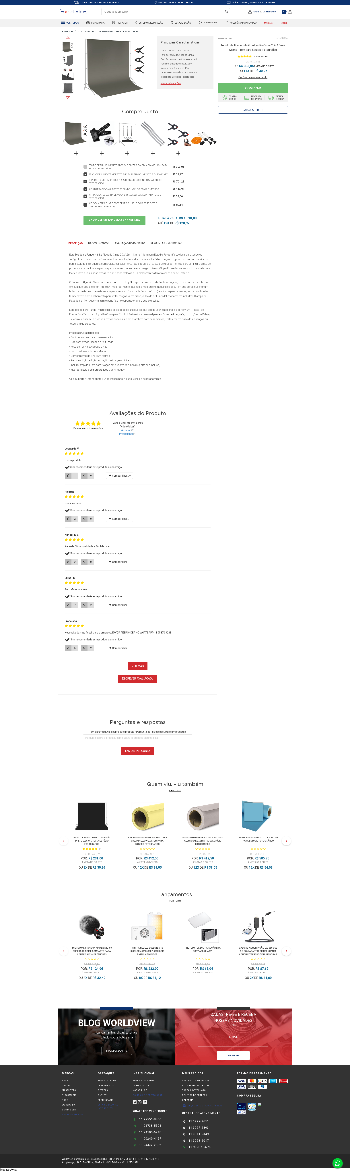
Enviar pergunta (137, 751)
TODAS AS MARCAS (72, 1115)
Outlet (285, 23)
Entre (256, 11)
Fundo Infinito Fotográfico (121, 282)
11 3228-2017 (198, 1140)
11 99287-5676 (199, 1147)
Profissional (126, 433)
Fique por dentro (116, 1050)
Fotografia (97, 23)
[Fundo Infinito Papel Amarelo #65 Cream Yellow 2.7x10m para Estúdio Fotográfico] (147, 817)
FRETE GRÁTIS (105, 1100)
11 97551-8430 (149, 1119)
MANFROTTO (69, 1090)
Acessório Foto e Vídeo (243, 23)
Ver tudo (175, 790)
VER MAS (138, 666)
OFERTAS (103, 1090)
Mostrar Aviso (9, 1169)
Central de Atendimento (197, 1080)
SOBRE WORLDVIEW (143, 1080)
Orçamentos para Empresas (204, 1106)
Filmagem (122, 23)
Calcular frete (253, 110)
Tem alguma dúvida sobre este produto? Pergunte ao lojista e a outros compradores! (137, 731)
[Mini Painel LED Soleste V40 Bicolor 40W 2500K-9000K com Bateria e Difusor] (147, 927)
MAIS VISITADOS (107, 1080)
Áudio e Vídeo (211, 23)
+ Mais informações (171, 83)
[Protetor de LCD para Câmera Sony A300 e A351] (202, 927)
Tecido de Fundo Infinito (88, 254)
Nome (233, 1025)
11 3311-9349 (198, 1134)
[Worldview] (73, 11)
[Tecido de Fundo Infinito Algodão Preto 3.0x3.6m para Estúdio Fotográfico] (92, 817)
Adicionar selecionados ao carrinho (114, 220)
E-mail (233, 1036)
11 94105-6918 (149, 1132)
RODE (65, 1100)
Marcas (268, 23)
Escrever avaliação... (137, 678)
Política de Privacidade (147, 1095)
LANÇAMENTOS (106, 1085)
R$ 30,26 (260, 71)
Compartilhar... (120, 475)
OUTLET (102, 1095)
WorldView (225, 38)
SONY (65, 1080)
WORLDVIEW (68, 1105)
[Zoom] (68, 47)
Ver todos (72, 23)
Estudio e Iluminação (150, 23)
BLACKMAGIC (69, 1095)
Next (68, 97)
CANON (66, 1085)
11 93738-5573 (149, 1125)
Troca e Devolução (194, 1090)
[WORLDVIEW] (65, 31)
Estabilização (182, 23)
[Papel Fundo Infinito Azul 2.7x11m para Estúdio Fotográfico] (258, 817)
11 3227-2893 (198, 1127)
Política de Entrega (194, 1095)
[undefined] (116, 69)
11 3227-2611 (198, 1121)
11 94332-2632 (149, 1145)
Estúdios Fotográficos (95, 369)
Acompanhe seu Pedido (196, 1085)
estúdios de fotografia (171, 314)
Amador (126, 430)
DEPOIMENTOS (141, 1085)
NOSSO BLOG (140, 1090)
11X (246, 71)
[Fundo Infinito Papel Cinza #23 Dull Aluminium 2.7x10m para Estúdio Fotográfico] (203, 817)
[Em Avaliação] (241, 1108)
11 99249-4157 (149, 1138)
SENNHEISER (69, 1110)
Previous (68, 37)
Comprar (253, 88)
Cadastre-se (269, 11)
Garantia (187, 1100)
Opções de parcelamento (252, 77)
